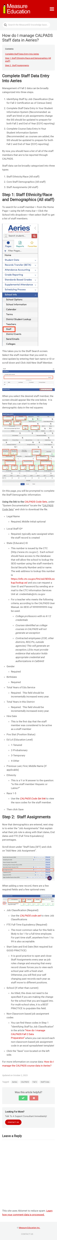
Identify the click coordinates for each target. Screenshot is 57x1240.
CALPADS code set (30, 915)
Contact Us (13, 1122)
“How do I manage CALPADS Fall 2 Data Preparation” (28, 1034)
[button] (23, 1098)
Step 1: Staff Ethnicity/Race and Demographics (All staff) (28, 59)
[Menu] (52, 9)
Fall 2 (35, 1082)
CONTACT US (27, 1234)
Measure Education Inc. (29, 1228)
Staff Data (45, 1082)
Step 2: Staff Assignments (17, 65)
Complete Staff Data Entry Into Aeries (22, 54)
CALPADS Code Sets (36, 501)
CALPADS (25, 1082)
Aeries (14, 1082)
